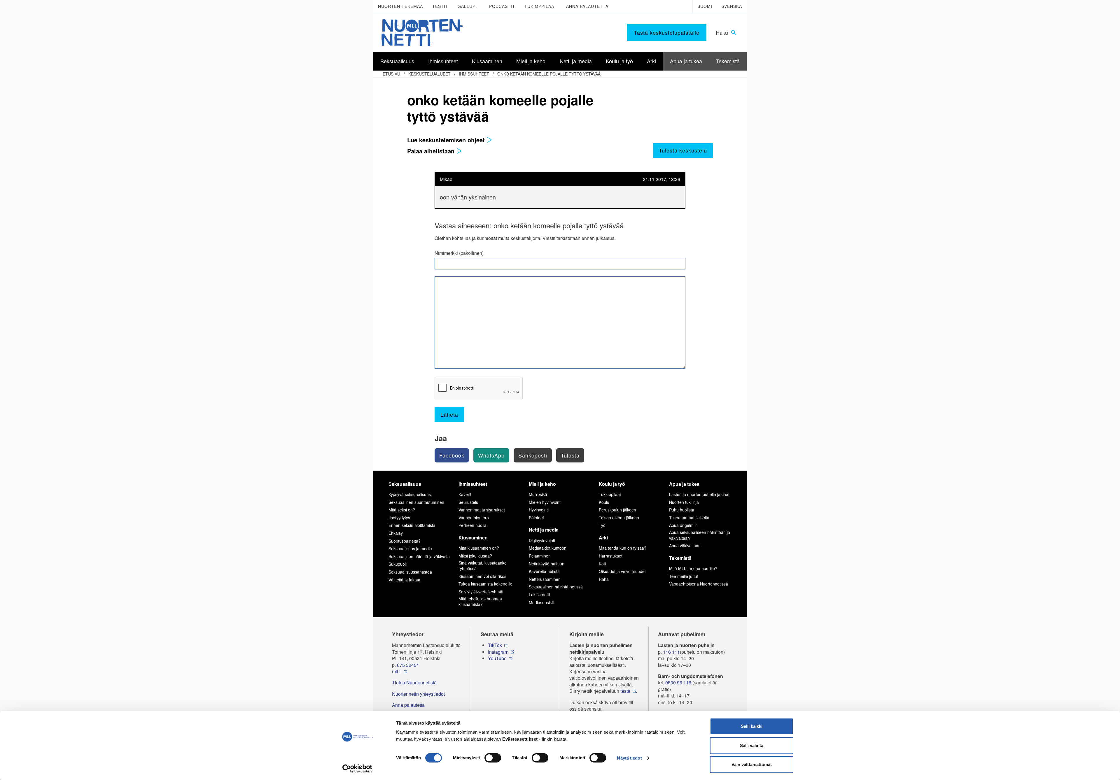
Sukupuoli (397, 564)
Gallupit (469, 6)
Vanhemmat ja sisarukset (482, 510)
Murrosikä (538, 494)
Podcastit (502, 6)
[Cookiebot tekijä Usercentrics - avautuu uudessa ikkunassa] (357, 768)
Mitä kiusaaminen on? (479, 548)
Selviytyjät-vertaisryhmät (481, 592)
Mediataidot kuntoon (547, 548)
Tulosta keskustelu (683, 150)
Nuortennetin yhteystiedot (418, 694)
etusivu (391, 74)
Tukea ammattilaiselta (689, 517)
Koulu (604, 502)
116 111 (671, 652)
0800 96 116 (678, 682)
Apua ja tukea (684, 484)
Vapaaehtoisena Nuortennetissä (698, 584)
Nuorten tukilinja (684, 502)
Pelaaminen (540, 556)
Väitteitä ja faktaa (404, 580)
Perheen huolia (473, 525)
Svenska (732, 6)
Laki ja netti (539, 594)
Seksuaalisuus (404, 484)
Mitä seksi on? (401, 510)
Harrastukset (610, 556)
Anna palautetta (587, 6)
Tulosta (570, 455)
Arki (603, 537)
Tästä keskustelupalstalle (666, 32)
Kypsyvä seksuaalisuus (409, 494)
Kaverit (465, 494)
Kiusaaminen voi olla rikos (482, 576)
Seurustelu (468, 502)
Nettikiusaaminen (545, 579)
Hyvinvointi (539, 510)
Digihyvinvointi (542, 540)
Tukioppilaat (540, 6)
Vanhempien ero (474, 517)
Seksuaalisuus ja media (410, 548)
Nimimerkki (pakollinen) (459, 253)
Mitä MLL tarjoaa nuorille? (693, 568)
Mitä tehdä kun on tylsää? (622, 548)
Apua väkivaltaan (685, 545)
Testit (440, 6)
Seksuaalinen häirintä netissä (556, 587)
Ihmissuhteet (474, 74)
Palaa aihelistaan (431, 151)
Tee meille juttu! (683, 576)
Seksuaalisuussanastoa (410, 572)
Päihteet (536, 517)
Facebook (451, 455)
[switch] (492, 758)
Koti (602, 564)
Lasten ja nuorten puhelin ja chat (699, 494)
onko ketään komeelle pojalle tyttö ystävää (549, 74)
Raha (604, 579)
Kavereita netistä (544, 571)
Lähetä (449, 414)
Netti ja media (544, 529)
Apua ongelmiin (683, 525)
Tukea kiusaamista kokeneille (485, 584)
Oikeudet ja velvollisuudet (622, 571)
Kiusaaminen (473, 537)
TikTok (495, 645)
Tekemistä (680, 558)
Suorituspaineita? (404, 541)
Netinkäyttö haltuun (546, 564)
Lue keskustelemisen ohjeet (447, 140)
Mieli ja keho (542, 484)
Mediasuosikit (541, 602)
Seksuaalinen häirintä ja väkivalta (419, 556)
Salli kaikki (751, 726)
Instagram (498, 652)
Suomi (704, 6)
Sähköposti (532, 455)
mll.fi (397, 671)
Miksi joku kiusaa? (475, 556)
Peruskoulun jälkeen (617, 510)
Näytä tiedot (629, 758)
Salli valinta (751, 745)
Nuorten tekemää (400, 6)
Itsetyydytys (399, 517)
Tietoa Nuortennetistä (414, 682)
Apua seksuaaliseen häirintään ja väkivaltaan (699, 535)
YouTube (497, 658)
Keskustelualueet (429, 74)
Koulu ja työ (612, 484)
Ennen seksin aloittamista (411, 525)
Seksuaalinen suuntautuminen (416, 502)
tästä (625, 691)
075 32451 (408, 665)
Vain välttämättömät (752, 764)
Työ (602, 525)
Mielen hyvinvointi (545, 502)
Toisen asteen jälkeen (619, 517)
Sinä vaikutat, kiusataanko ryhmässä (483, 566)
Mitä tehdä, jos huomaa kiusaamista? (480, 601)
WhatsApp (491, 455)
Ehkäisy (395, 533)
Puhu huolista (681, 510)
